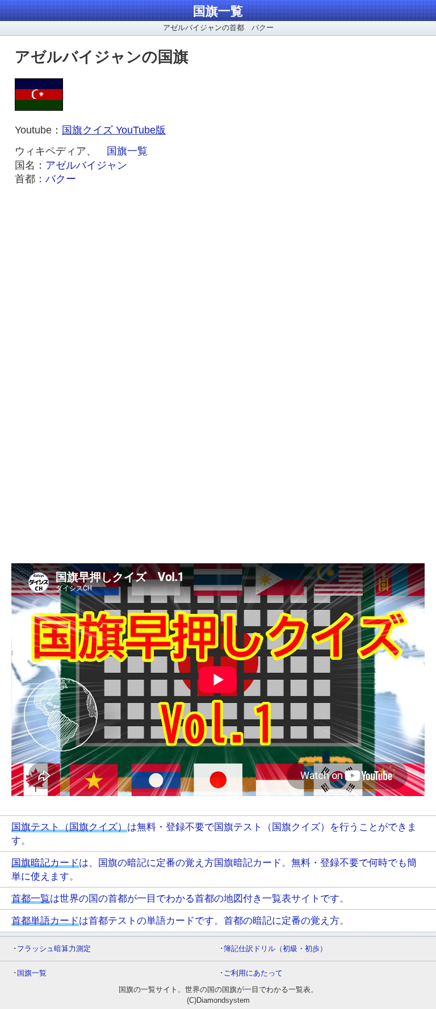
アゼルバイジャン (86, 165)
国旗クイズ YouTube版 (114, 130)
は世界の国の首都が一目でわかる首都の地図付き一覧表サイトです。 (180, 898)
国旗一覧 (218, 11)
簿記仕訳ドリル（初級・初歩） (275, 948)
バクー (60, 179)
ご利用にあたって (253, 973)
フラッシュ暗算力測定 (54, 948)
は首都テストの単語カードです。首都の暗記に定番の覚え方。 (180, 920)
